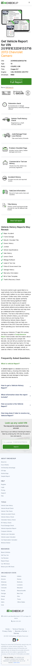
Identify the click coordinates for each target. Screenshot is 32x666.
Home (7, 629)
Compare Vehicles (6, 531)
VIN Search (9, 87)
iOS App (3, 470)
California (4, 585)
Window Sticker (5, 542)
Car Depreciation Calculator (9, 540)
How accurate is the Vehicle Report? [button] (12, 405)
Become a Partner (21, 631)
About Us (3, 462)
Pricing (3, 490)
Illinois (3, 599)
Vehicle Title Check (7, 511)
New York (20, 593)
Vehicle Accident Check (8, 514)
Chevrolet (16, 52)
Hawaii (3, 596)
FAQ (2, 496)
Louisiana (19, 585)
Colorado (4, 587)
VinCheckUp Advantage (8, 467)
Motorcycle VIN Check (7, 566)
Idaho (2, 602)
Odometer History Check (8, 520)
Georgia (3, 593)
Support (3, 493)
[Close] (28, 660)
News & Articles (5, 552)
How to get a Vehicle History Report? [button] (12, 386)
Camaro (6, 56)
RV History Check (6, 522)
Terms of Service (18, 629)
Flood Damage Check (7, 525)
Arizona (3, 579)
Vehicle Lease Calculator (8, 537)
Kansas (19, 579)
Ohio (18, 596)
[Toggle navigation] (29, 2)
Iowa (2, 605)
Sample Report (5, 476)
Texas (19, 599)
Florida (3, 590)
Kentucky (19, 582)
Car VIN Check (5, 564)
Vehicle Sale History (7, 505)
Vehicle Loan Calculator (8, 534)
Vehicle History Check (7, 517)
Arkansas (3, 582)
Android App (4, 473)
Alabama (3, 576)
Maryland (19, 587)
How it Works (5, 465)
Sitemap (16, 633)
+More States (21, 602)
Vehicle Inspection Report (8, 528)
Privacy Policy (7, 631)
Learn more (16, 662)
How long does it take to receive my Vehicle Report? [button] (15, 414)
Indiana (19, 576)
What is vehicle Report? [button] (10, 364)
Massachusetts (21, 590)
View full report (16, 221)
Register (3, 484)
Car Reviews (4, 558)
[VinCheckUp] (9, 2)
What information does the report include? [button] (14, 396)
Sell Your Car (5, 555)
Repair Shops (5, 561)
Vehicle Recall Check (7, 508)
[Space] (15, 610)
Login (2, 487)
